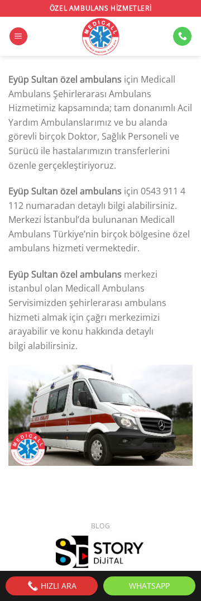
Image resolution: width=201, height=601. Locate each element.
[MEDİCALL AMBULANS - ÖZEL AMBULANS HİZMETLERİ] (100, 36)
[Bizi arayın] (182, 36)
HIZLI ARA (57, 585)
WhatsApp (149, 585)
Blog (100, 526)
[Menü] (18, 36)
